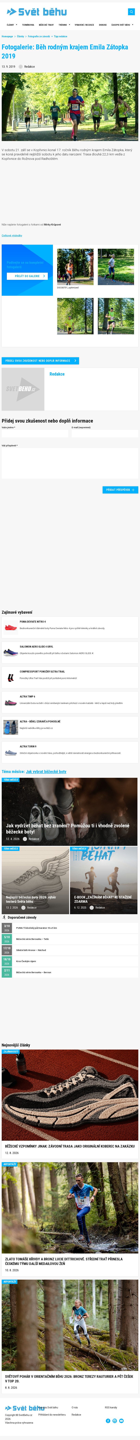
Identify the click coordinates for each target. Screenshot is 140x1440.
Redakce (76, 1414)
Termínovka (28, 25)
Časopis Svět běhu (120, 25)
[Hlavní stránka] (34, 12)
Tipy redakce (60, 36)
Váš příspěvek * (10, 445)
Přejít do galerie (27, 276)
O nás (75, 1407)
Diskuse (103, 25)
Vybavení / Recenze (84, 25)
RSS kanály (111, 1407)
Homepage (7, 36)
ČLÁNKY (10, 25)
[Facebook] (108, 1421)
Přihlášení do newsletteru (52, 1414)
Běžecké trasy (46, 25)
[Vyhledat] (131, 11)
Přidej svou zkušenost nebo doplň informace (37, 360)
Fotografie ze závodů (39, 36)
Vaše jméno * (8, 427)
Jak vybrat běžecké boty (46, 771)
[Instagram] (115, 1421)
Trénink (63, 25)
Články (20, 36)
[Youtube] (121, 1421)
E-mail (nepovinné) (81, 427)
